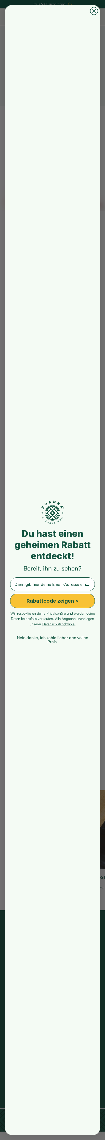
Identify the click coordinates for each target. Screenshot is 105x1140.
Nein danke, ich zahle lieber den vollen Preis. (52, 637)
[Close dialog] (94, 11)
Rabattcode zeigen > (53, 601)
